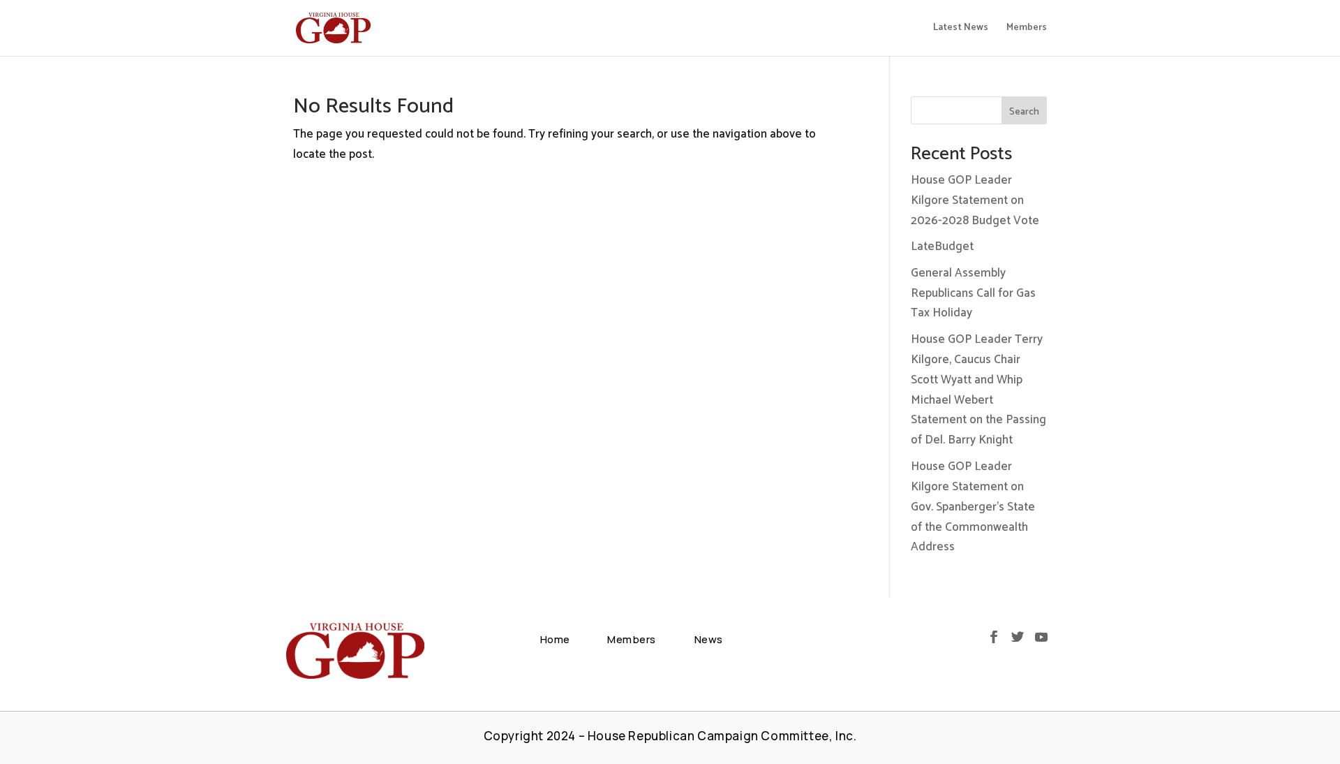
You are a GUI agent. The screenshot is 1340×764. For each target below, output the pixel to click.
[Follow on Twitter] (1017, 636)
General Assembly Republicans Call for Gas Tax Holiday (973, 293)
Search (1024, 112)
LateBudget (942, 246)
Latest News (960, 29)
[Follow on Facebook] (993, 636)
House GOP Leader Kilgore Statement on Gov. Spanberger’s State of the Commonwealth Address (973, 507)
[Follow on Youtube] (1041, 636)
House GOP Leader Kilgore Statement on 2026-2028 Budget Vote (975, 200)
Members (1026, 29)
